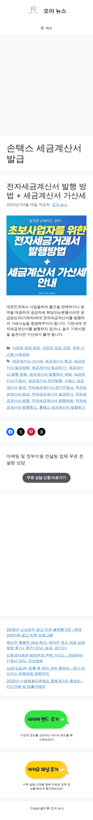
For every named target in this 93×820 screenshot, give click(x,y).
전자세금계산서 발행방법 (52, 401)
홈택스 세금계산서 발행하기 (62, 407)
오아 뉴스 (54, 11)
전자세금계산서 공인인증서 (50, 387)
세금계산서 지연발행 (45, 381)
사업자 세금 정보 (26, 348)
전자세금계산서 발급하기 (52, 394)
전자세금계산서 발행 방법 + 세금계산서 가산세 (46, 191)
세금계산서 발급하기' (49, 368)
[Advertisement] (46, 83)
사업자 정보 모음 (56, 348)
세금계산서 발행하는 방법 (50, 374)
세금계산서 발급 (58, 361)
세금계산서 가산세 (27, 361)
